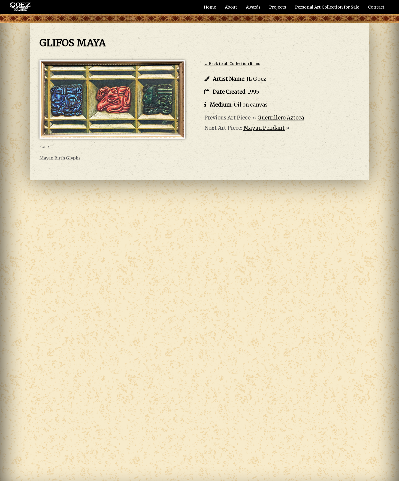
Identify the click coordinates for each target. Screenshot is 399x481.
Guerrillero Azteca (280, 117)
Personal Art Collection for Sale (327, 7)
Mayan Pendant (264, 128)
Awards (253, 7)
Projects (277, 7)
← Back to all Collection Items (232, 63)
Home (210, 7)
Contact (376, 7)
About (231, 7)
